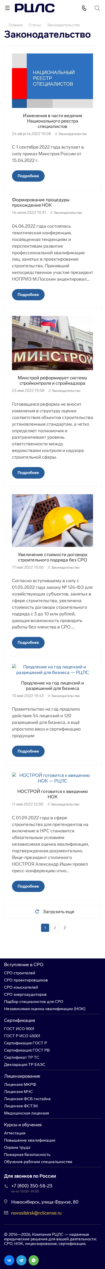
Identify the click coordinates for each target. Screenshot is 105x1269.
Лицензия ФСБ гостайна (27, 1098)
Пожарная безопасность (27, 1154)
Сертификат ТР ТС (21, 1057)
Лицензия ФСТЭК (21, 1106)
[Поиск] (97, 8)
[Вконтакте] (9, 1260)
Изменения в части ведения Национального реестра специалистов (52, 121)
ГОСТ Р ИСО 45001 (22, 1035)
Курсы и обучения (23, 1125)
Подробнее (28, 175)
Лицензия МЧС (18, 1091)
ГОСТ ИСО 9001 (19, 1028)
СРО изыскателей (21, 987)
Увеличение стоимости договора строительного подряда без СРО (52, 557)
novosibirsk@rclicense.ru (36, 1213)
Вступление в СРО (23, 964)
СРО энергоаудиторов (25, 994)
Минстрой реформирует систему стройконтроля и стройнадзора (52, 380)
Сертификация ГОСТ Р (25, 1043)
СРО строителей (19, 972)
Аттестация (14, 1133)
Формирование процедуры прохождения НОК (41, 202)
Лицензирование (22, 1076)
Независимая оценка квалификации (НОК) (44, 1008)
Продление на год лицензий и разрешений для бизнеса (52, 685)
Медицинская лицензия (26, 1113)
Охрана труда (17, 1147)
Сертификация (19, 1020)
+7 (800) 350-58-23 (31, 1186)
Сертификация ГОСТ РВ (27, 1050)
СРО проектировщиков (26, 980)
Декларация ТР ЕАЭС (24, 1064)
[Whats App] (34, 1260)
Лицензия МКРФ (20, 1084)
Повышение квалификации (29, 1140)
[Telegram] (21, 1260)
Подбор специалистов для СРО (33, 1001)
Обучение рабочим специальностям (38, 1161)
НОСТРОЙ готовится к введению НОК (52, 794)
